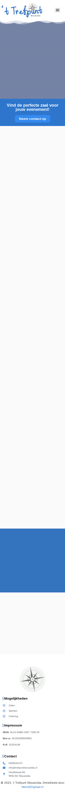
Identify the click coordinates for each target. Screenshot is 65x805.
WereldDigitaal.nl (32, 787)
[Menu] (57, 10)
